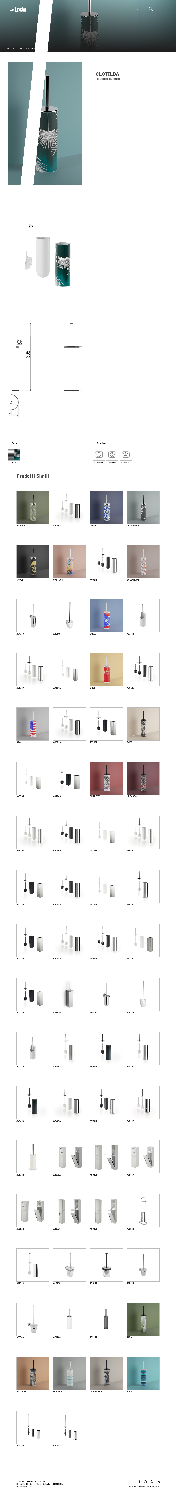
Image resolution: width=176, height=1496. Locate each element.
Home (8, 49)
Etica (30, 1486)
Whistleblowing (21, 1486)
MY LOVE (33, 49)
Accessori (24, 49)
